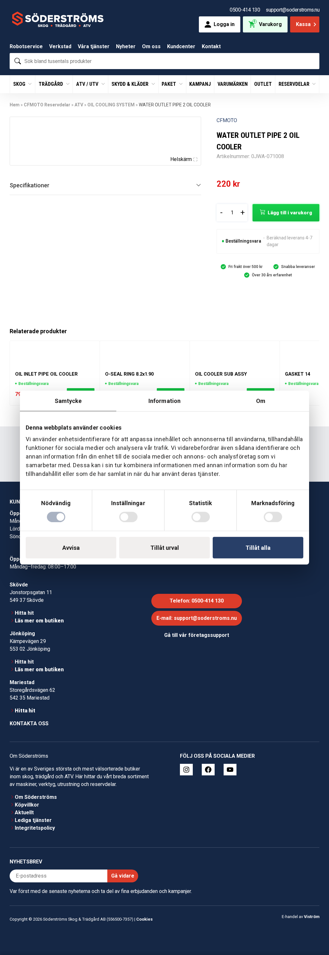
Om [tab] (260, 400)
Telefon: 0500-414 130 (197, 601)
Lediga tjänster (33, 820)
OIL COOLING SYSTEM (111, 104)
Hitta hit (24, 613)
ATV (79, 104)
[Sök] (18, 61)
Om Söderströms (36, 797)
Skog (20, 84)
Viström (311, 916)
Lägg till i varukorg (290, 213)
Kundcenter (181, 46)
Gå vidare (122, 876)
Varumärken (233, 84)
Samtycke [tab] (68, 400)
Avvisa (71, 547)
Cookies (144, 919)
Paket (169, 84)
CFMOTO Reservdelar (47, 104)
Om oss (151, 46)
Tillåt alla (258, 547)
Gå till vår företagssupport (196, 635)
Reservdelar (295, 84)
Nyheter (126, 46)
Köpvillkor (27, 805)
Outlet (263, 84)
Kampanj (200, 84)
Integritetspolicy (35, 828)
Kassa (303, 24)
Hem (15, 104)
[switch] (128, 517)
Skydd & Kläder (130, 84)
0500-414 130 (245, 10)
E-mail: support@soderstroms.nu (196, 618)
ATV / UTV (88, 84)
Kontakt (211, 46)
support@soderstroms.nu (292, 10)
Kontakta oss (29, 723)
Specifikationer (29, 185)
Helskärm (181, 159)
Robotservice (26, 46)
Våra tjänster (94, 46)
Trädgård (51, 84)
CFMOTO (227, 120)
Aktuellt (24, 812)
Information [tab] (164, 400)
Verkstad (60, 46)
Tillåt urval (164, 547)
